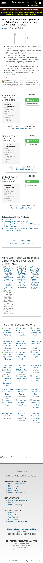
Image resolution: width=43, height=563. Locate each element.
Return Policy (13, 490)
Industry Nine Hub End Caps (7, 415)
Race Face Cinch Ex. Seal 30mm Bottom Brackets (36, 417)
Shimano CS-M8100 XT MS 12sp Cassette (21, 344)
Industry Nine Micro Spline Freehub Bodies (36, 345)
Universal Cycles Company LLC (21, 529)
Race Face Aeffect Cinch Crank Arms (21, 416)
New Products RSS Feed (17, 500)
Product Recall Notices (16, 492)
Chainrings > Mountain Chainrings (16, 222)
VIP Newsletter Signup (16, 505)
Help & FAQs (12, 515)
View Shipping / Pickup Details (22, 128)
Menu (4, 28)
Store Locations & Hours (17, 484)
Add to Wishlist (32, 104)
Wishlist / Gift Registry (16, 521)
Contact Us (12, 513)
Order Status (13, 519)
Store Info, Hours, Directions (21, 550)
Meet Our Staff (13, 486)
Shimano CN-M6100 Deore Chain (36, 392)
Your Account (13, 517)
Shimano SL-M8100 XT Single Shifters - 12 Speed (7, 369)
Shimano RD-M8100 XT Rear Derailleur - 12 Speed (7, 345)
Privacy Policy (13, 488)
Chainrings (8, 219)
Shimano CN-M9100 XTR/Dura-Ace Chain (21, 369)
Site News (12, 502)
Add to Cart (33, 100)
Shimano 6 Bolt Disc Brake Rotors (21, 392)
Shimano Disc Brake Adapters (36, 368)
